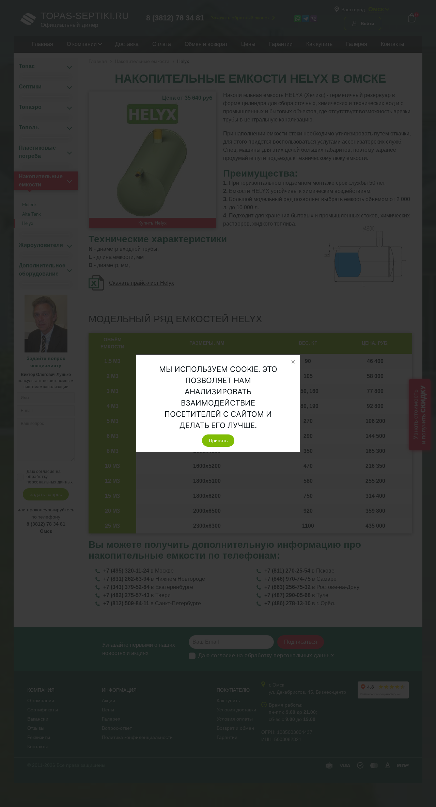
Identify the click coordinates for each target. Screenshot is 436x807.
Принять (218, 440)
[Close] (293, 362)
